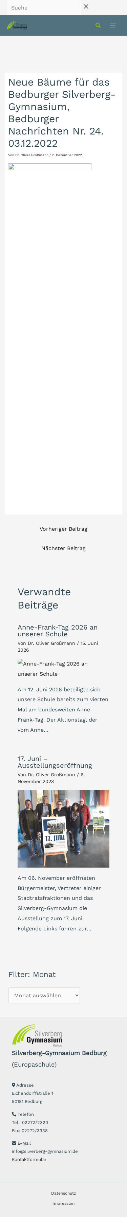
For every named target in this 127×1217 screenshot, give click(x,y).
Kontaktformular (29, 1159)
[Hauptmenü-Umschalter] (112, 25)
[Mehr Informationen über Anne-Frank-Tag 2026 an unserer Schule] (63, 668)
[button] (98, 26)
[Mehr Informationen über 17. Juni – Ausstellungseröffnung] (63, 828)
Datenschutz (63, 1193)
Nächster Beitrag (63, 548)
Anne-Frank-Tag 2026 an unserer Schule (58, 630)
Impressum (63, 1203)
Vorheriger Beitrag (63, 529)
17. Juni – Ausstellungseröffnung (55, 762)
